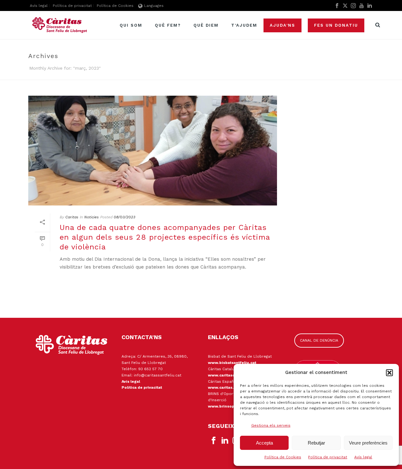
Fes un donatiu (336, 25)
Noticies (91, 217)
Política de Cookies (282, 457)
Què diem (206, 25)
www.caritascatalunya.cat (233, 375)
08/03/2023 (124, 217)
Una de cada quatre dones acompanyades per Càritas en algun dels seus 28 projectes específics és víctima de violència (165, 237)
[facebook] (213, 441)
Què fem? (168, 25)
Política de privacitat (327, 457)
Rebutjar (316, 442)
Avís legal (363, 457)
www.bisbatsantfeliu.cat (232, 362)
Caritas (71, 217)
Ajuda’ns (282, 25)
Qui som (131, 25)
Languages (154, 5)
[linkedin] (225, 441)
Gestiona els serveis (271, 425)
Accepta (264, 442)
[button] (389, 373)
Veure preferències (368, 442)
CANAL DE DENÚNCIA (319, 340)
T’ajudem (244, 25)
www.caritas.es (223, 387)
